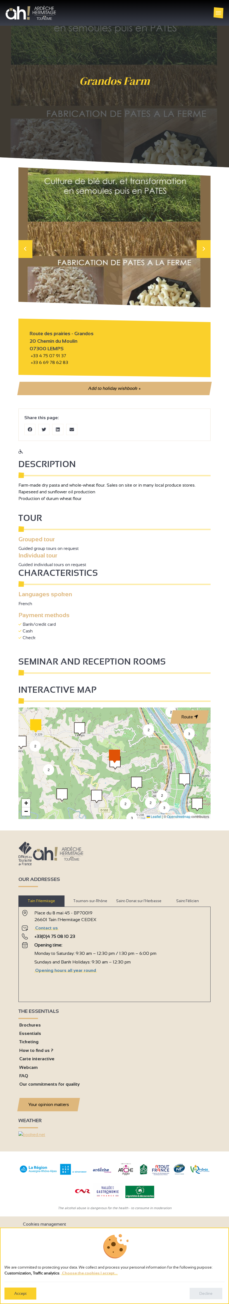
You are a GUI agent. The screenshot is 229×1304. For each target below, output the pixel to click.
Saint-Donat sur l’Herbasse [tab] (138, 901)
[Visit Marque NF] (179, 1173)
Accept (20, 1293)
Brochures (30, 1025)
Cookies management (44, 1224)
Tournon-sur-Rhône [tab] (90, 901)
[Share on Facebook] (29, 429)
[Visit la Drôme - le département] (73, 1173)
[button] (170, 712)
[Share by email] (71, 429)
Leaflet (155, 816)
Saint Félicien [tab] (187, 901)
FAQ (23, 1075)
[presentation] (25, 249)
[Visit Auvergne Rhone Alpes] (38, 1172)
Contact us (46, 928)
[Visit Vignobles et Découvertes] (139, 1191)
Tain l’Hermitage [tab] (41, 901)
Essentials (30, 1033)
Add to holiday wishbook (114, 388)
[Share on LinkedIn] (57, 429)
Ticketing (29, 1041)
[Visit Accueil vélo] (143, 1173)
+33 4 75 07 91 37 (48, 355)
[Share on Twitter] (43, 429)
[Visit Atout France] (160, 1169)
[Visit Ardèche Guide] (102, 1173)
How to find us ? (36, 1050)
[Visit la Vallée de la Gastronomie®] (108, 1197)
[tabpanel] (114, 952)
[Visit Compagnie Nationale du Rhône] (82, 1191)
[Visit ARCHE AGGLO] (125, 1175)
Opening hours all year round (65, 970)
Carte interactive (36, 1058)
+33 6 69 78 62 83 (49, 362)
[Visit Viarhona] (199, 1172)
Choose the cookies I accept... (89, 1273)
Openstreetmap (178, 816)
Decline (206, 1293)
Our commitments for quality (49, 1084)
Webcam (28, 1067)
